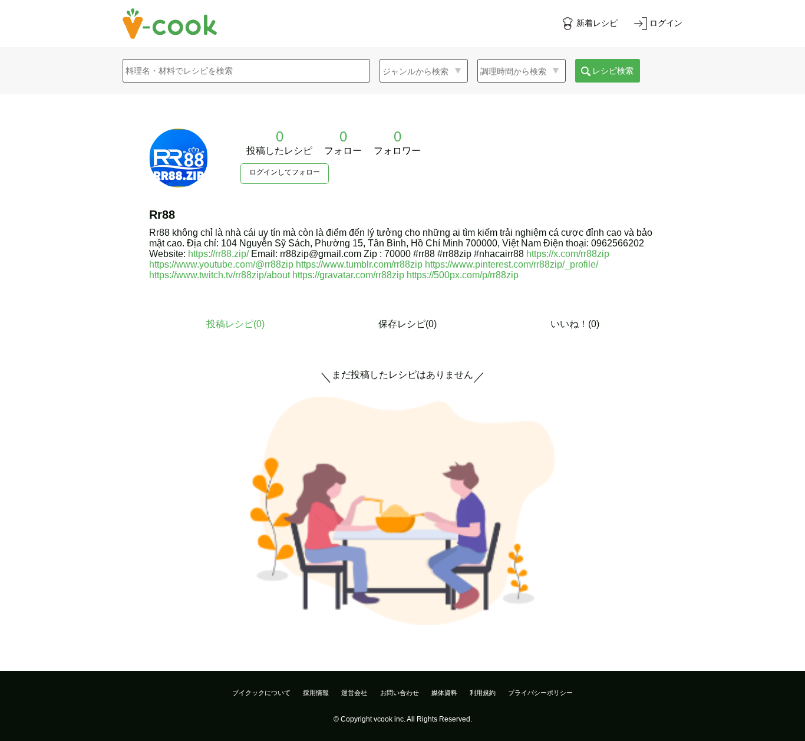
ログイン (665, 23)
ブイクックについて (261, 692)
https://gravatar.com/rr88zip (348, 275)
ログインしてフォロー (284, 172)
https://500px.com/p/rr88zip (463, 275)
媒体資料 (444, 692)
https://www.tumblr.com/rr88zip (359, 264)
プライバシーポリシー (540, 692)
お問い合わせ (399, 692)
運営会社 (354, 692)
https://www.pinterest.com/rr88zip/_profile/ (511, 264)
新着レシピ (597, 23)
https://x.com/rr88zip (567, 254)
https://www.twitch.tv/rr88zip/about (219, 275)
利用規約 (483, 692)
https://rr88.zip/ (218, 254)
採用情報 (316, 692)
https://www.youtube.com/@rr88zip (221, 264)
